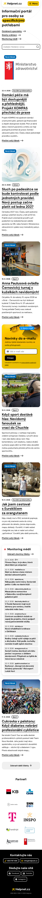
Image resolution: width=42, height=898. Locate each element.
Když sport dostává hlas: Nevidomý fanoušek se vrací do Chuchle (17, 421)
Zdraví (15, 185)
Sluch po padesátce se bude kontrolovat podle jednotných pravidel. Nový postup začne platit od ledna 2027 (20, 198)
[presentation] (21, 70)
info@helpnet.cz (30, 861)
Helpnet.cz (14, 3)
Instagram (22, 879)
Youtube (28, 873)
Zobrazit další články (19, 765)
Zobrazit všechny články (18, 554)
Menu (35, 3)
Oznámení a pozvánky (12, 31)
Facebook (15, 873)
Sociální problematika (22, 91)
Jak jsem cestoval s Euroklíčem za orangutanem (16, 508)
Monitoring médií (9, 39)
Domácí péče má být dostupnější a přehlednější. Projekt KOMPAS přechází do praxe (16, 104)
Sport (15, 279)
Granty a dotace (9, 35)
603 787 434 (12, 861)
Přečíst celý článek (10, 140)
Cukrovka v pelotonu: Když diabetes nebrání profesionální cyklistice (20, 725)
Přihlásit (10, 358)
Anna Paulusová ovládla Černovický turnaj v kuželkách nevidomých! (20, 287)
